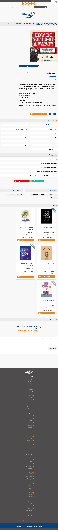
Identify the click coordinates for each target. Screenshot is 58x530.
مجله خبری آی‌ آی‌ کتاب (30, 473)
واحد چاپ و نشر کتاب (30, 437)
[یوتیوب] (26, 3)
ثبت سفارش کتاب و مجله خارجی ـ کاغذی (29, 401)
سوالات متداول (27, 524)
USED (38, 23)
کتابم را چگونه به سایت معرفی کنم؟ (29, 515)
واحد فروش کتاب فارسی (31, 493)
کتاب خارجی (45, 23)
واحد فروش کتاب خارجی (30, 396)
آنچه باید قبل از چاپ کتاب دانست (29, 456)
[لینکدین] (28, 3)
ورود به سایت (11, 7)
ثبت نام (18, 7)
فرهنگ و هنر (29, 478)
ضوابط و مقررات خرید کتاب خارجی (29, 427)
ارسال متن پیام (52, 348)
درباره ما (33, 524)
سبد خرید (3, 7)
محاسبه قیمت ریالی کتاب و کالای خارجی (30, 411)
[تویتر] (23, 3)
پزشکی (33, 23)
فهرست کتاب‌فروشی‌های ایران (28, 501)
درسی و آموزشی (29, 508)
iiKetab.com (39, 527)
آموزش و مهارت (29, 476)
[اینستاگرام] (31, 3)
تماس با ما (20, 524)
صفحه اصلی (53, 23)
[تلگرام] (34, 3)
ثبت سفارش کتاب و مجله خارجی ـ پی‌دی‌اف (29, 406)
